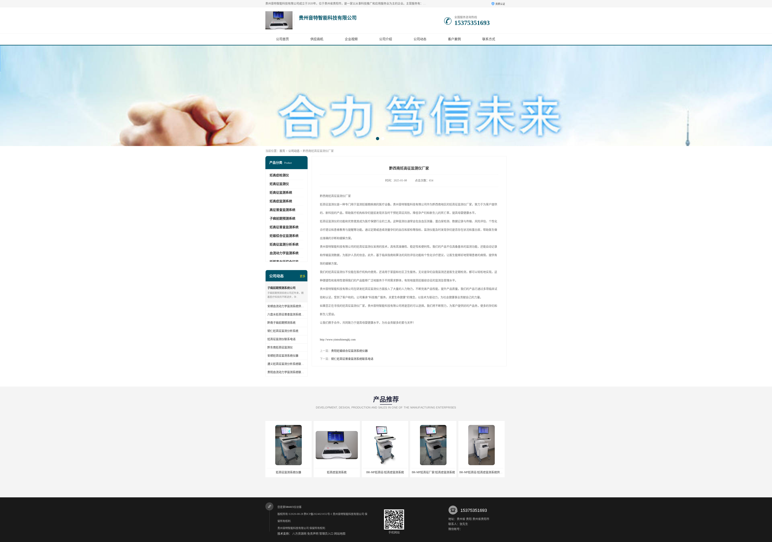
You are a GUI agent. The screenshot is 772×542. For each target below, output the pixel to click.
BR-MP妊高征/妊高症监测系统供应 (481, 472)
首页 (282, 150)
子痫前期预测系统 (282, 218)
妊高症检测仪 (279, 175)
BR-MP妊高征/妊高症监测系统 (337, 472)
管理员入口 (326, 533)
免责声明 (312, 533)
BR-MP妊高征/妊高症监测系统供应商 (434, 472)
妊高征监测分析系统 (284, 244)
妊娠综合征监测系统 (284, 236)
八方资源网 (299, 533)
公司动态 (420, 39)
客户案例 (454, 39)
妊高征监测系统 (281, 192)
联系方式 (488, 39)
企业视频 (351, 39)
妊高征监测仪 (279, 184)
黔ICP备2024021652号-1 (318, 513)
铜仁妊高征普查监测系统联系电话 (352, 358)
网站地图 (339, 533)
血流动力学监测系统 (284, 253)
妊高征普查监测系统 (284, 227)
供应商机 (316, 39)
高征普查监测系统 (282, 210)
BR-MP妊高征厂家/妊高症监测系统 (385, 472)
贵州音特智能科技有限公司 (348, 513)
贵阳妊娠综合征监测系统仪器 (349, 350)
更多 (302, 276)
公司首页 (282, 39)
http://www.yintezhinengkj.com (338, 339)
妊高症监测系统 (281, 201)
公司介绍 (385, 39)
